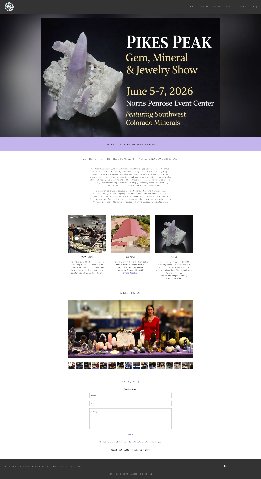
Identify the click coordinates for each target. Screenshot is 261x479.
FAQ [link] (255, 7)
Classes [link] (229, 7)
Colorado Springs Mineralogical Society (138, 144)
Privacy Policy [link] (138, 442)
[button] (243, 7)
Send (130, 435)
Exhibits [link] (217, 7)
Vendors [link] (143, 474)
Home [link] (191, 7)
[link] (9, 6)
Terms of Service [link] (151, 442)
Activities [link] (203, 7)
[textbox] (130, 395)
